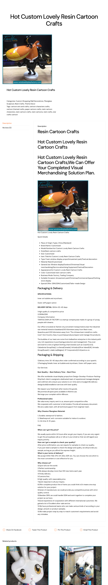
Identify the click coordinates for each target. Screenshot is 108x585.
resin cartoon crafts (23, 112)
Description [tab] (7, 123)
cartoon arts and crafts (20, 106)
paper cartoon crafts (33, 109)
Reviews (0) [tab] (7, 128)
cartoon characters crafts (39, 106)
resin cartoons (37, 112)
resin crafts (48, 112)
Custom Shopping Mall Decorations (29, 101)
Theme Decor (30, 104)
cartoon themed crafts (15, 109)
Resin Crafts (19, 104)
